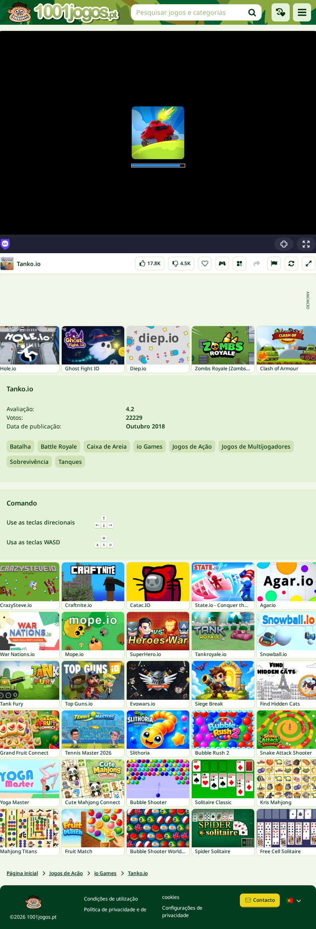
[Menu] (302, 12)
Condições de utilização (111, 898)
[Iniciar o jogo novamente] (291, 263)
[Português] (294, 901)
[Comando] (222, 263)
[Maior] (309, 263)
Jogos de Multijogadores (256, 446)
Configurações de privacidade (182, 911)
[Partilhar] (257, 263)
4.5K (181, 261)
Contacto (264, 899)
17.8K (151, 261)
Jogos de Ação (192, 446)
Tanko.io (138, 873)
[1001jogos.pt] (63, 12)
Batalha (20, 446)
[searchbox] (196, 12)
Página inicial (22, 873)
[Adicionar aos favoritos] (205, 263)
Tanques (70, 462)
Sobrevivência (29, 462)
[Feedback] (274, 263)
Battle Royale (59, 446)
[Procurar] (252, 12)
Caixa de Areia (107, 446)
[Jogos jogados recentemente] (281, 12)
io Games (150, 446)
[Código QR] (239, 263)
